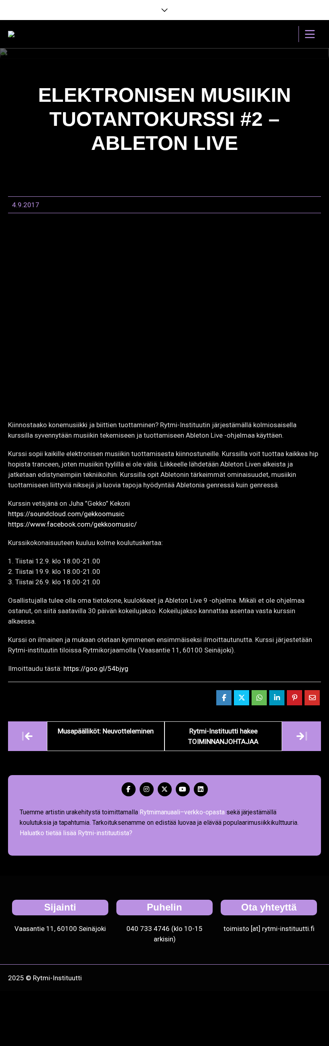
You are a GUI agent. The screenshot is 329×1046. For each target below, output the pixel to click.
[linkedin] (201, 789)
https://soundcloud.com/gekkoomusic (66, 514)
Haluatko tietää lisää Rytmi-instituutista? (76, 833)
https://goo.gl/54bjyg (95, 668)
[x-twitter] (165, 789)
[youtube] (183, 789)
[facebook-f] (129, 789)
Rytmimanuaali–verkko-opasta (182, 812)
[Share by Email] (312, 697)
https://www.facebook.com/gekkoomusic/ (72, 524)
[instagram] (147, 789)
